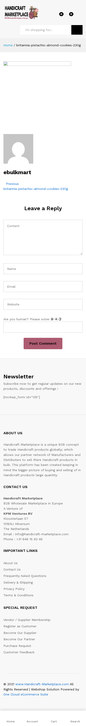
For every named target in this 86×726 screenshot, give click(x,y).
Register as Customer (19, 626)
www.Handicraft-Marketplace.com (42, 684)
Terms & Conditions (18, 595)
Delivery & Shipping (18, 582)
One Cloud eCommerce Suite (25, 694)
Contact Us (12, 569)
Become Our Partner (19, 639)
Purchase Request (17, 646)
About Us (10, 563)
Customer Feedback (18, 652)
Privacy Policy (14, 589)
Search (77, 30)
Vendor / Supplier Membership (26, 620)
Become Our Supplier (19, 633)
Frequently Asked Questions (24, 576)
